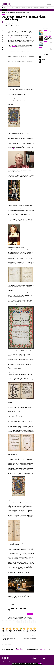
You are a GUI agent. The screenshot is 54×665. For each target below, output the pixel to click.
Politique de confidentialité (24, 663)
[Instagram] (48, 1)
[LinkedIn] (49, 1)
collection (13, 148)
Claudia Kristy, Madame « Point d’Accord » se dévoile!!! (47, 33)
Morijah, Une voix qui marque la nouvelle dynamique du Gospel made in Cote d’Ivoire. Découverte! (45, 50)
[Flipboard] (50, 1)
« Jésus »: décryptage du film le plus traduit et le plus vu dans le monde (48, 38)
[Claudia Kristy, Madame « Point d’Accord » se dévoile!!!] (41, 32)
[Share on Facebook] (3, 33)
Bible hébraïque (20, 93)
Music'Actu (45, 41)
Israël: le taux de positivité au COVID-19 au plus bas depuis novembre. (45, 647)
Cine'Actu (45, 36)
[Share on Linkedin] (3, 41)
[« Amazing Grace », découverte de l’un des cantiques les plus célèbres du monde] (41, 43)
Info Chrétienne (49, 36)
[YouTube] (46, 1)
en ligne (17, 37)
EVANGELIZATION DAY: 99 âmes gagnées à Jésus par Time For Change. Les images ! (20, 647)
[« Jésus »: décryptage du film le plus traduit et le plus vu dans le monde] (41, 38)
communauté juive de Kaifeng (20, 103)
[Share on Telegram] (3, 43)
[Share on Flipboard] (8, 25)
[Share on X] (6, 25)
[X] (45, 1)
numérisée (14, 46)
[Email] (3, 47)
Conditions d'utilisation (33, 663)
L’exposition (10, 37)
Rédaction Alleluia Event (6, 650)
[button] (40, 663)
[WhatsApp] (51, 1)
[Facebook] (44, 1)
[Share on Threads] (3, 45)
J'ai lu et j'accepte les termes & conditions (14, 615)
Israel (13, 604)
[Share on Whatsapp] (3, 39)
